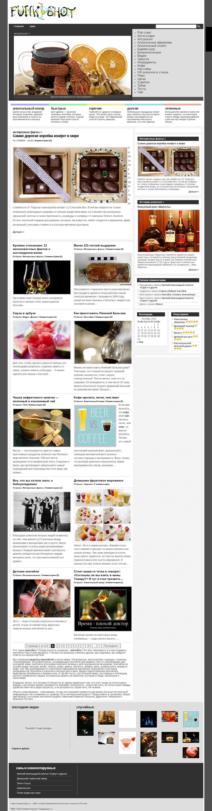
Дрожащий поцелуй (184, 326)
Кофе (141, 65)
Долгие (132, 108)
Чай (140, 92)
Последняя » (111, 645)
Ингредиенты (146, 62)
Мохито (178, 333)
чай (126, 415)
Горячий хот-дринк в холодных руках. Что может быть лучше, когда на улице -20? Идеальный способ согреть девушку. (105, 116)
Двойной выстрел (183, 337)
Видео (141, 55)
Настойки (144, 69)
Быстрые (58, 108)
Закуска (143, 59)
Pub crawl (144, 32)
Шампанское (23, 788)
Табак (141, 85)
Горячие (95, 108)
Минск (159, 304)
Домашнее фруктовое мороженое (98, 480)
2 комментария (102, 484)
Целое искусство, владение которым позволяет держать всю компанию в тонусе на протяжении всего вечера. (28, 116)
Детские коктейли (26, 571)
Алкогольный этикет (151, 45)
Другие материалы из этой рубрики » (72, 96)
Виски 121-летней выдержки (95, 245)
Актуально (145, 39)
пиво (121, 426)
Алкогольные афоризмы (154, 42)
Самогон (143, 82)
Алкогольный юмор (28, 108)
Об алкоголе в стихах (153, 72)
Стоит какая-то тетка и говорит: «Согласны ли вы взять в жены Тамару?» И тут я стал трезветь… (98, 575)
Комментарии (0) (43, 140)
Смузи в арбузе (24, 313)
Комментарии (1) (48, 317)
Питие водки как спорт (29, 793)
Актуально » (22, 33)
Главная (19, 26)
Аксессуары (146, 35)
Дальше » (18, 232)
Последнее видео (25, 707)
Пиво (141, 75)
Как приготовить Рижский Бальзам (99, 313)
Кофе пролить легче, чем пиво (96, 397)
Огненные (172, 108)
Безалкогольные (149, 52)
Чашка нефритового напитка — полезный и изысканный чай (36, 399)
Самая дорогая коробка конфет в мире (46, 136)
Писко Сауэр (24, 783)
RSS (13, 809)
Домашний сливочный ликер (32, 778)
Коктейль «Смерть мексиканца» (179, 294)
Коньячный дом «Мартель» (154, 206)
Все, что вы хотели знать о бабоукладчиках (33, 482)
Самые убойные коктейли (172, 291)
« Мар (140, 342)
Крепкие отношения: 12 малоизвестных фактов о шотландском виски (31, 249)
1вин (32, 26)
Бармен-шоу (146, 49)
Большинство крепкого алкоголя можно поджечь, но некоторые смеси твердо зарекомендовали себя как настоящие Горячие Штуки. (182, 117)
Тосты (141, 89)
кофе (126, 412)
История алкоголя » (152, 202)
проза (141, 79)
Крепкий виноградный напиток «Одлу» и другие (42, 773)
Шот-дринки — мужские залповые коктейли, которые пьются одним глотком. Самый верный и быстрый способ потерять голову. (67, 117)
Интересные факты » (153, 138)
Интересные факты (26, 132)
